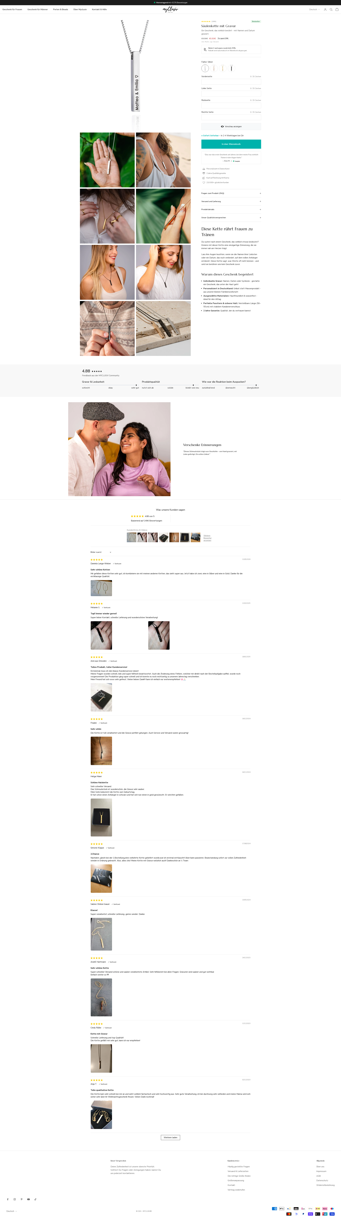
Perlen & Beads (60, 9)
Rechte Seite (207, 112)
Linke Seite (206, 88)
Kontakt (231, 1185)
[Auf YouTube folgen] (28, 1199)
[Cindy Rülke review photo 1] (119, 1058)
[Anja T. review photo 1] (119, 1114)
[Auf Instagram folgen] (14, 1199)
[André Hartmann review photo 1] (119, 997)
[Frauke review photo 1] (119, 751)
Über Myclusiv (80, 9)
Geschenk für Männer (37, 9)
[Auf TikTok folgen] (35, 1199)
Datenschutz (322, 1180)
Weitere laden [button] (170, 1137)
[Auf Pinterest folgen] (21, 1199)
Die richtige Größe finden (239, 1176)
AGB (318, 1176)
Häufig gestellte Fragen (239, 1166)
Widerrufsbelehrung (325, 1185)
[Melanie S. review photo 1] (119, 635)
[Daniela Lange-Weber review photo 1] (119, 588)
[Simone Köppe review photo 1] (119, 878)
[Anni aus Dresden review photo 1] (119, 697)
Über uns (320, 1166)
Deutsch (313, 9)
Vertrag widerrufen (236, 1190)
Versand (216, 42)
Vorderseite (206, 76)
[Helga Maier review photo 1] (119, 817)
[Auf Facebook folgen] (7, 1199)
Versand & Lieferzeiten (238, 1171)
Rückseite (205, 100)
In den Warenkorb (231, 144)
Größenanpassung (236, 1180)
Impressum (321, 1171)
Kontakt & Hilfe (99, 9)
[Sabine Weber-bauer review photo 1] (119, 934)
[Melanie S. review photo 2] (176, 635)
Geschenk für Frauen (12, 9)
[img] (97, 559)
